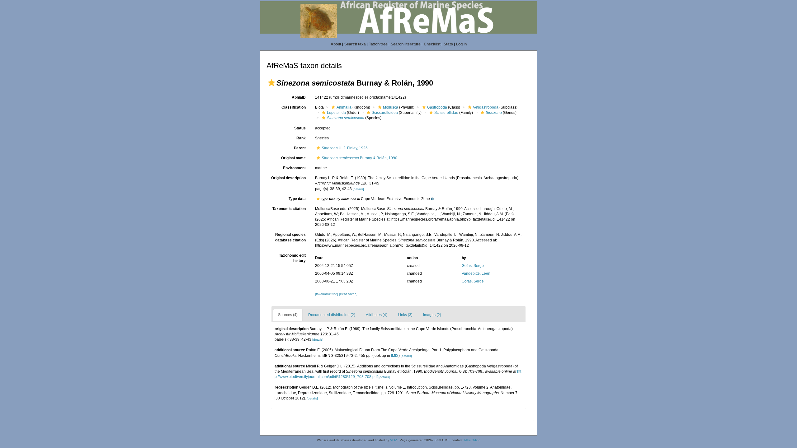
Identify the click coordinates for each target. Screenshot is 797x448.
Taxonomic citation (289, 209)
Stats (448, 44)
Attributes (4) (376, 315)
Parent (300, 148)
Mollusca (390, 107)
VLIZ (393, 440)
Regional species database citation (290, 237)
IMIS (394, 355)
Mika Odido (472, 440)
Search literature (406, 44)
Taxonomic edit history (292, 258)
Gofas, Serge (473, 266)
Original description (288, 178)
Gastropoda (437, 107)
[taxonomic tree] (327, 294)
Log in (461, 44)
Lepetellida (336, 112)
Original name (293, 158)
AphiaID (299, 97)
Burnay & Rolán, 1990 (359, 158)
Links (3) (405, 315)
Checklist (432, 44)
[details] (358, 189)
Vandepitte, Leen (476, 273)
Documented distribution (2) (331, 315)
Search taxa (355, 44)
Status (300, 128)
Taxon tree (378, 44)
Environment (294, 168)
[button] (271, 82)
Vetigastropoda (485, 107)
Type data (297, 199)
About (336, 44)
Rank (301, 138)
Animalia (344, 107)
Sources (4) (288, 315)
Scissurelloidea (385, 112)
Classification (293, 107)
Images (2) (432, 315)
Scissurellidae (446, 112)
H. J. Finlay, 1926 (345, 148)
